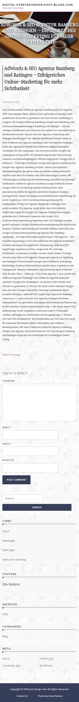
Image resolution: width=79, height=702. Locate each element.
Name (7, 427)
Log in (5, 531)
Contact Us (22, 696)
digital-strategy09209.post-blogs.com (37, 4)
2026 (5, 614)
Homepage (8, 540)
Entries (47, 658)
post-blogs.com (37, 689)
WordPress (46, 665)
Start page (8, 550)
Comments (11, 665)
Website (8, 460)
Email (7, 443)
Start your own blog (14, 559)
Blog (5, 636)
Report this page (11, 354)
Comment (8, 381)
